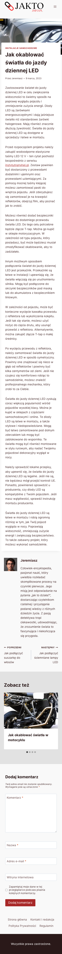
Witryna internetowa (20, 877)
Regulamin (46, 926)
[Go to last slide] (9, 721)
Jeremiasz (17, 78)
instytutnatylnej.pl (17, 165)
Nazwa (12, 845)
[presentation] (31, 710)
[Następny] (52, 721)
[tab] (27, 752)
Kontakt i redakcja (42, 919)
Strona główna (17, 919)
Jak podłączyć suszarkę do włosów (13, 655)
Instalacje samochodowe (21, 48)
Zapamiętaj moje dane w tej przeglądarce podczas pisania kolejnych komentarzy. (27, 890)
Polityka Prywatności (22, 926)
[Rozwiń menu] (55, 6)
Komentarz (15, 797)
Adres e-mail (16, 861)
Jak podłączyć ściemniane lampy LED (46, 655)
